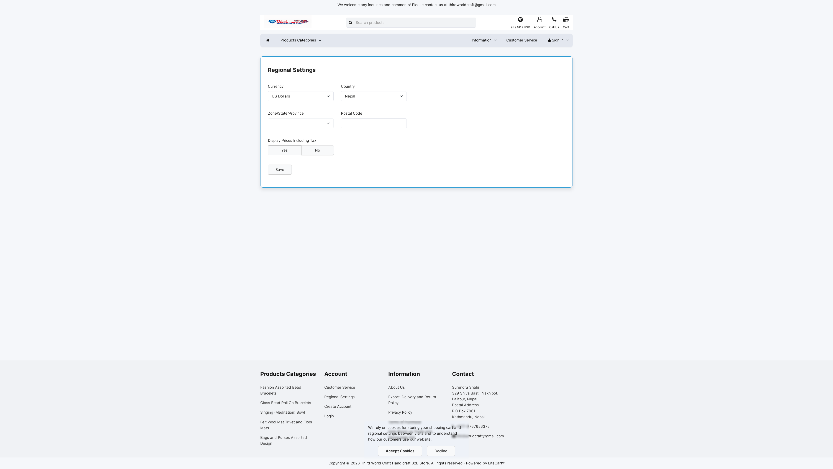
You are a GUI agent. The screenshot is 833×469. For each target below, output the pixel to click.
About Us (396, 387)
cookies (394, 427)
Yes (284, 150)
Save (279, 169)
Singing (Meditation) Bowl (282, 412)
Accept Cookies (400, 451)
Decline (441, 451)
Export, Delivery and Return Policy (412, 400)
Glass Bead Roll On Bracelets (285, 403)
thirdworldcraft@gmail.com (480, 436)
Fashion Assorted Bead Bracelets (280, 390)
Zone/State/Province (286, 113)
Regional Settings (339, 397)
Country (348, 86)
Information (482, 40)
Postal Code (351, 113)
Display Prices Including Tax (292, 140)
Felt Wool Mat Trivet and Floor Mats (286, 425)
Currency (276, 86)
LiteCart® (496, 463)
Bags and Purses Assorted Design (283, 440)
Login (329, 416)
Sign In (557, 40)
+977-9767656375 (473, 426)
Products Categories (298, 40)
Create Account (337, 406)
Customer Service (521, 40)
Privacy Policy (400, 412)
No (317, 150)
